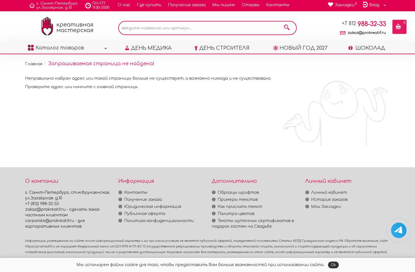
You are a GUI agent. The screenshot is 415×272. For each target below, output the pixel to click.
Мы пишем (223, 5)
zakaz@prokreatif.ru (367, 33)
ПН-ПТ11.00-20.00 (100, 5)
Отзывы (250, 5)
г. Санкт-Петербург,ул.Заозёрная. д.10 (57, 5)
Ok (333, 265)
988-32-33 (364, 24)
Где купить (149, 5)
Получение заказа (187, 5)
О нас (124, 5)
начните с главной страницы (105, 87)
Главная (33, 64)
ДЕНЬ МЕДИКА (151, 48)
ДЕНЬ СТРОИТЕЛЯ (224, 48)
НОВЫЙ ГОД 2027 (303, 48)
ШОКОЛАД (369, 48)
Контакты (277, 5)
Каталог (60, 48)
